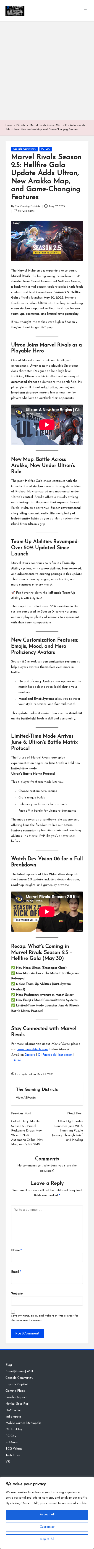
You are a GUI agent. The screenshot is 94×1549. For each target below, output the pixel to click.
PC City (45, 149)
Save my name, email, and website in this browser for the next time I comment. (44, 1318)
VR (7, 1461)
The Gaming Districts (37, 1089)
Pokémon (11, 1442)
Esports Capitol (16, 1384)
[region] (47, 1513)
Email (16, 1271)
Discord (29, 1054)
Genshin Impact (16, 1397)
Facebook (49, 1054)
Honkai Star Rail (17, 1403)
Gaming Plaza (15, 1390)
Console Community (24, 149)
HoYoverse (13, 1410)
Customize (47, 1527)
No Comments (26, 211)
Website (17, 1293)
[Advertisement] (47, 70)
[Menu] (86, 11)
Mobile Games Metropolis (23, 1423)
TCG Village (13, 1448)
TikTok (16, 1060)
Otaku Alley (13, 1429)
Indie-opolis (13, 1416)
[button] (26, 1097)
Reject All (47, 1539)
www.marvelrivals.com (32, 1049)
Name (16, 1250)
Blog (8, 1365)
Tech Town (12, 1455)
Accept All (47, 1514)
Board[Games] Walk (19, 1371)
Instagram (65, 1054)
